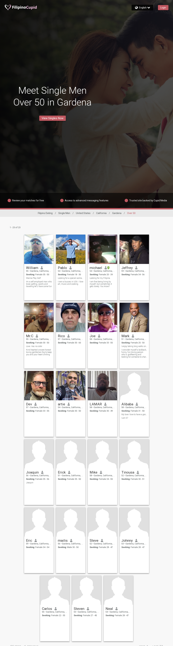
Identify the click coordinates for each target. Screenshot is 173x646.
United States (83, 213)
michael (96, 268)
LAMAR (96, 404)
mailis (63, 541)
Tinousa (127, 472)
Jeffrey (127, 268)
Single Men (64, 213)
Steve (94, 541)
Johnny (127, 541)
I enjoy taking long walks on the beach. (134, 346)
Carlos (47, 609)
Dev (29, 404)
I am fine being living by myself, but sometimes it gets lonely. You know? (101, 284)
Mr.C (29, 336)
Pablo (62, 268)
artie (61, 404)
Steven (79, 609)
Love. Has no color (34, 346)
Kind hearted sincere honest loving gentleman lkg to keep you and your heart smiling (39, 352)
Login (163, 7)
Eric (29, 541)
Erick (62, 472)
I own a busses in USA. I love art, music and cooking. (70, 282)
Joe (93, 336)
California (101, 213)
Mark (125, 336)
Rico (61, 336)
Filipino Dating (45, 213)
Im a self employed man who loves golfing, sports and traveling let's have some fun (39, 284)
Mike (93, 472)
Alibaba (127, 404)
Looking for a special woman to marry (71, 278)
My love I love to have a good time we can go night (134, 414)
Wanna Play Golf (33, 278)
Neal (109, 609)
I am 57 (124, 418)
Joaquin (32, 472)
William (32, 268)
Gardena (116, 213)
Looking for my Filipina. (100, 278)
